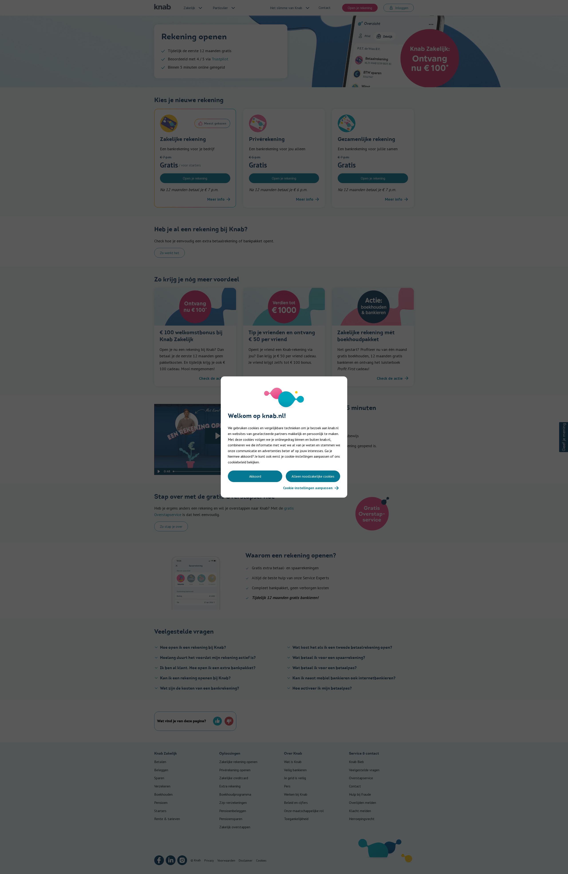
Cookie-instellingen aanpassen (308, 488)
